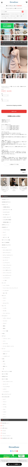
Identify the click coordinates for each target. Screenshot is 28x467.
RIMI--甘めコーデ (6, 214)
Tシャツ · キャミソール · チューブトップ (10, 287)
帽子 (4, 361)
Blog (3, 425)
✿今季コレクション (5, 224)
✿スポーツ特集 (5, 379)
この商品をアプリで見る (14, 164)
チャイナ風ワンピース (7, 270)
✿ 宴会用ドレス (5, 227)
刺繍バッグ (5, 353)
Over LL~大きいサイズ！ (7, 250)
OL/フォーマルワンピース (8, 255)
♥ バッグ (3, 348)
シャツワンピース (6, 277)
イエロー (4, 411)
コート (4, 341)
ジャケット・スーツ (6, 338)
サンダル (4, 310)
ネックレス (5, 320)
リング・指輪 (5, 330)
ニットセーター (6, 290)
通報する (24, 172)
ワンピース (10, 17)
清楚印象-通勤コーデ (7, 222)
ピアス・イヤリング (7, 318)
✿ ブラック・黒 (6, 237)
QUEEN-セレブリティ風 (7, 209)
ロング (4, 232)
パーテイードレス (6, 229)
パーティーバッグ (6, 351)
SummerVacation (5, 16)
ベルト (4, 363)
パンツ (4, 300)
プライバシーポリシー (6, 435)
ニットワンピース (6, 262)
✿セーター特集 (5, 373)
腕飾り (4, 325)
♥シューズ (4, 305)
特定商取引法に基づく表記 (7, 438)
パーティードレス (14, 14)
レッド (4, 414)
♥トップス (4, 282)
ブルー (4, 409)
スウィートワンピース (7, 272)
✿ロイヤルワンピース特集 (7, 371)
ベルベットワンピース (7, 265)
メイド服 (4, 280)
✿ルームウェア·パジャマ (6, 394)
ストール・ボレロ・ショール (8, 346)
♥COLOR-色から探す (5, 396)
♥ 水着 (3, 333)
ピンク (4, 399)
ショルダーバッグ (6, 356)
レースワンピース (6, 257)
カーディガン (5, 343)
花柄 (17, 16)
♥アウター (4, 336)
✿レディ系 (5, 293)
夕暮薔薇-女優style (6, 207)
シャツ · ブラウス (6, 285)
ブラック (4, 401)
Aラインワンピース (6, 267)
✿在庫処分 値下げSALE (6, 202)
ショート (4, 234)
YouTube (4, 430)
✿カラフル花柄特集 (5, 242)
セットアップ (5, 260)
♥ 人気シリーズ (5, 204)
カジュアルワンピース (7, 275)
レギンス (4, 389)
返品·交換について (5, 423)
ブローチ (4, 323)
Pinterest (4, 433)
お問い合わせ (4, 428)
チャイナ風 (4, 17)
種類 (2, 93)
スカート (4, 298)
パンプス (4, 308)
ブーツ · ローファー (6, 313)
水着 (21, 16)
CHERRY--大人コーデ (7, 217)
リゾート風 (22, 14)
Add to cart (14, 111)
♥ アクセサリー (5, 315)
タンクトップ (5, 384)
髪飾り (4, 328)
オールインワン (6, 303)
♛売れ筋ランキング (5, 199)
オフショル (13, 16)
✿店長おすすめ (5, 376)
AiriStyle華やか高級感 (7, 219)
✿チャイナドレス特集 (6, 239)
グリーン (4, 416)
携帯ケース (5, 366)
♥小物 (3, 358)
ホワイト (4, 404)
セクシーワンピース (6, 252)
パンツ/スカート (6, 391)
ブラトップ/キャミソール (7, 381)
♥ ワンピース (4, 247)
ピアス (15, 17)
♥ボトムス (4, 295)
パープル (4, 406)
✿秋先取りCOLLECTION (6, 244)
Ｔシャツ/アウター (6, 386)
